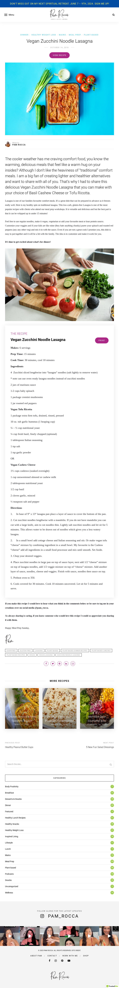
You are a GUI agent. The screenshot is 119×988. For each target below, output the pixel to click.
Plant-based (91, 35)
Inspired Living (11, 836)
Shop (86, 956)
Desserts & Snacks (13, 799)
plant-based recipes (16, 655)
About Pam (36, 956)
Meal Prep (75, 35)
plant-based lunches (101, 650)
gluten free (25, 650)
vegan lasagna (46, 655)
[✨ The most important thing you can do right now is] (109, 936)
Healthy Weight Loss (43, 35)
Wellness (9, 892)
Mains (62, 35)
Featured (9, 811)
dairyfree (11, 650)
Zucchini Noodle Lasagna (68, 655)
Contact (52, 956)
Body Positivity (11, 786)
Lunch (8, 849)
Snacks (8, 880)
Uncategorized (11, 886)
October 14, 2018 (59, 47)
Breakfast (9, 793)
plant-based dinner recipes (75, 650)
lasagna (39, 650)
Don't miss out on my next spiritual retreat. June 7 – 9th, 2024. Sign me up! (59, 3)
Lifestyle (9, 843)
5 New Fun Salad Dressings (100, 747)
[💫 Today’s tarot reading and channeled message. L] (49, 936)
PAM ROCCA (19, 145)
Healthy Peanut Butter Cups (19, 747)
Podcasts (9, 874)
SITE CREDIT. (76, 950)
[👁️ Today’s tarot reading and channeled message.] (89, 936)
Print (102, 340)
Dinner (24, 35)
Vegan (32, 655)
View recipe (59, 55)
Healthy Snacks (12, 824)
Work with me (70, 956)
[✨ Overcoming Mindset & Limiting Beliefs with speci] (69, 936)
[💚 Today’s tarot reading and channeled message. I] (10, 936)
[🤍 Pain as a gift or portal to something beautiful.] (30, 936)
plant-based (52, 650)
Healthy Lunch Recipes (15, 818)
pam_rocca (63, 916)
